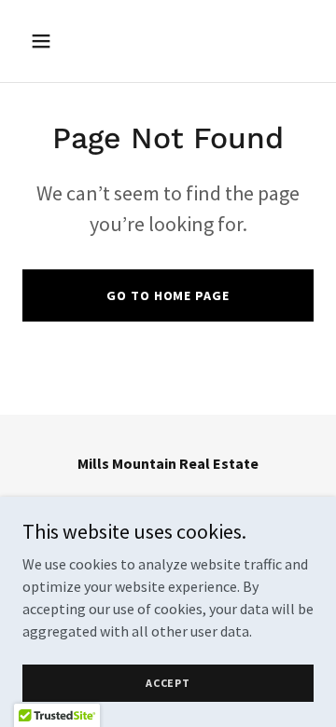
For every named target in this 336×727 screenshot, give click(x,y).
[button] (55, 41)
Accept (168, 683)
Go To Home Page (167, 295)
